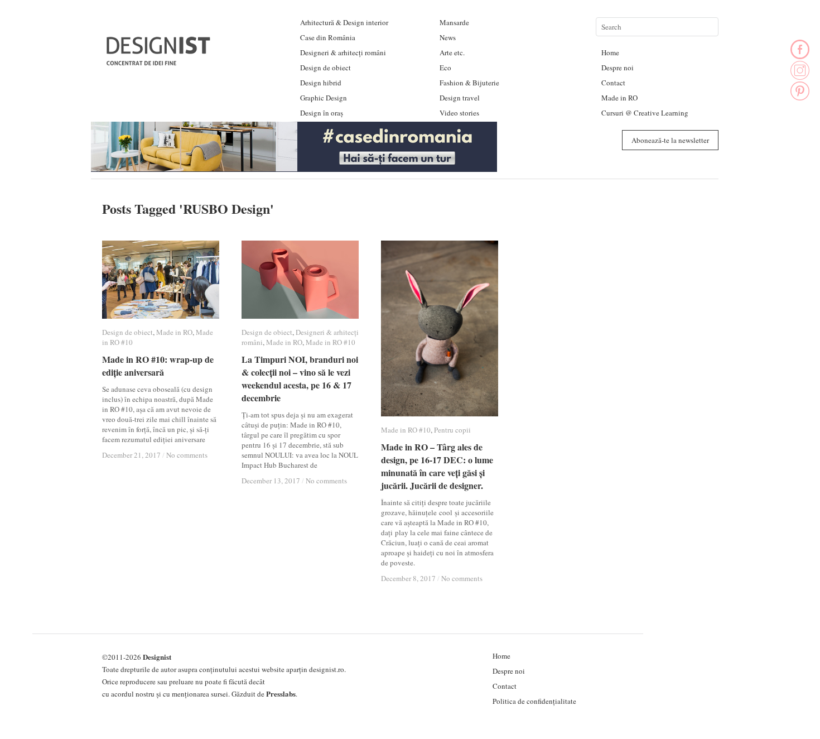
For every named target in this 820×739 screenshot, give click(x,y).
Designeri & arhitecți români (343, 52)
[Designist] (159, 61)
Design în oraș (321, 113)
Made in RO (619, 98)
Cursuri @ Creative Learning (644, 113)
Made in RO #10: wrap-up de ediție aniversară (158, 365)
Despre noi (617, 68)
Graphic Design (323, 98)
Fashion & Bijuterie (469, 83)
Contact (613, 83)
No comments (187, 455)
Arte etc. (452, 52)
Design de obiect (325, 68)
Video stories (459, 113)
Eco (445, 68)
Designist (157, 656)
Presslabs (281, 693)
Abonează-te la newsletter (670, 140)
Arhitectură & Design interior (344, 22)
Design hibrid (320, 83)
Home (610, 52)
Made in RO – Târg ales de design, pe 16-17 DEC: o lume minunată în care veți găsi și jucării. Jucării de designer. (437, 466)
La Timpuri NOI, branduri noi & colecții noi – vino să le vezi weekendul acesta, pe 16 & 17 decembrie (300, 378)
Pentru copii (452, 430)
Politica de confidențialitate (534, 701)
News (448, 37)
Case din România (327, 37)
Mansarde (454, 22)
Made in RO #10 (330, 342)
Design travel (460, 98)
